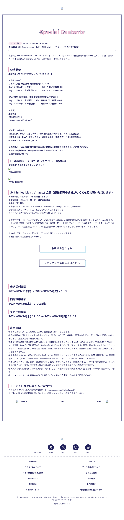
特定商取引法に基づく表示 (91, 489)
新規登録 (32, 461)
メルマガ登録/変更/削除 (33, 473)
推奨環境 (91, 478)
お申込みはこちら (62, 248)
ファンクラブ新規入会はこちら (62, 263)
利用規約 (32, 484)
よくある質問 (91, 473)
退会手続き (91, 484)
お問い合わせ (32, 478)
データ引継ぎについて (91, 467)
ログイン (91, 461)
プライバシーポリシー (33, 489)
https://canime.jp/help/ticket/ (60, 390)
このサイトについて (33, 467)
